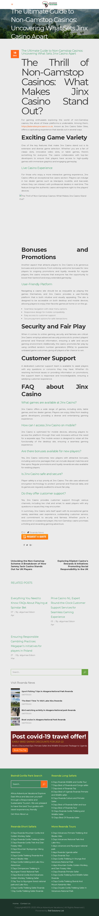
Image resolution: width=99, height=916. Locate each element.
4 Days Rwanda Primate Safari (65, 872)
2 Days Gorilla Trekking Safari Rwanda (27, 888)
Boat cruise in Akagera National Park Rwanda (43, 720)
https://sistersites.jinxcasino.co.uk (37, 126)
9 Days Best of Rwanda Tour (64, 808)
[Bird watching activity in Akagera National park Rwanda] (15, 711)
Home (16, 903)
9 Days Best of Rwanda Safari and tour (68, 805)
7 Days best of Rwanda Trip (63, 788)
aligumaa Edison (27, 612)
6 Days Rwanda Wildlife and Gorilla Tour (69, 782)
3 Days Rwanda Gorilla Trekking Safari (27, 839)
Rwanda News (37, 532)
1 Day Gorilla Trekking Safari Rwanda (27, 891)
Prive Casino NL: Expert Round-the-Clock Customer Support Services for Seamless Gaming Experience (68, 607)
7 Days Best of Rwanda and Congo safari (69, 785)
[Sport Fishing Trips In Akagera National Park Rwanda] (15, 692)
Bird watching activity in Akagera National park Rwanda (49, 710)
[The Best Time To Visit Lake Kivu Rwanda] (15, 702)
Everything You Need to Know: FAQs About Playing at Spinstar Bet (29, 603)
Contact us (25, 903)
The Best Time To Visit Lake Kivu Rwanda (42, 701)
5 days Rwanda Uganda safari (64, 852)
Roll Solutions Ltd (56, 911)
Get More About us (19, 814)
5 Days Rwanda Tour (60, 855)
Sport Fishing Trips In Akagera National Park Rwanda (47, 691)
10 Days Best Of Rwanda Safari (65, 817)
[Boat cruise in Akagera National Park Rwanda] (15, 721)
